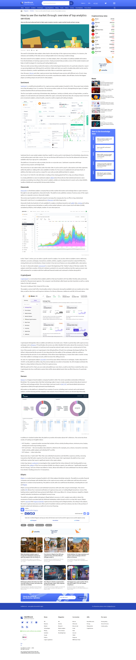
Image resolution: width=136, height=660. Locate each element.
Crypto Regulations (49, 7)
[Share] (26, 513)
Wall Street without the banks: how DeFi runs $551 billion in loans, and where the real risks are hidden (31, 583)
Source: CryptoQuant (85, 339)
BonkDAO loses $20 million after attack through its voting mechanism (107, 97)
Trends (61, 7)
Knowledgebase (79, 7)
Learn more (82, 597)
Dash (74, 630)
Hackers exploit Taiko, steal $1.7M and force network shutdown (106, 111)
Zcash (74, 628)
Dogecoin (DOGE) (39, 501)
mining (80, 203)
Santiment (24, 86)
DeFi (62, 384)
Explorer (83, 3)
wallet (72, 203)
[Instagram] (36, 622)
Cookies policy (104, 626)
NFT (65, 384)
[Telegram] (27, 622)
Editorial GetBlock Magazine (31, 510)
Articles (72, 7)
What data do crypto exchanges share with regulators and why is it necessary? (104, 174)
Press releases (88, 7)
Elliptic (23, 478)
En (21, 645)
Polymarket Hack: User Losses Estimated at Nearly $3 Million (107, 103)
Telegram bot (90, 626)
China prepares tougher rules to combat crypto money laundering (106, 90)
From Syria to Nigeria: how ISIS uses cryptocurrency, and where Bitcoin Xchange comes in (53, 556)
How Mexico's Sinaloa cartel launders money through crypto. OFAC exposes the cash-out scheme (54, 583)
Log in (96, 3)
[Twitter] (22, 622)
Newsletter (55, 520)
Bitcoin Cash (75, 626)
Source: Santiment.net (85, 151)
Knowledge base (62, 632)
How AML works (90, 621)
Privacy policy (104, 621)
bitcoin (32, 73)
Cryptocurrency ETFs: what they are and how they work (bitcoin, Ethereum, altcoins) (104, 165)
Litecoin (74, 632)
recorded (43, 359)
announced (42, 266)
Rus (21, 643)
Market (45, 626)
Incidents (33, 7)
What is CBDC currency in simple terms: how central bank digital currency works (104, 155)
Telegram (33, 520)
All (44, 621)
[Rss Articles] (27, 627)
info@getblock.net (111, 606)
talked (52, 177)
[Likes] (85, 513)
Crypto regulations (48, 639)
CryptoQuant (24, 278)
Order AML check (64, 597)
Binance (33, 345)
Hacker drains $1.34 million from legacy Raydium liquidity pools (107, 124)
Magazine (26, 10)
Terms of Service (105, 623)
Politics (66, 7)
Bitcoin (74, 621)
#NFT (23, 525)
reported (28, 501)
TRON (74, 635)
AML (89, 3)
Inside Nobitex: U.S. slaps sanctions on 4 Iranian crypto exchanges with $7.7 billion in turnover (78, 556)
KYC (26, 490)
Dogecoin (75, 637)
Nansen (23, 380)
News (22, 7)
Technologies (40, 7)
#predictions (49, 525)
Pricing (88, 623)
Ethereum (50, 200)
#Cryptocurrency (40, 525)
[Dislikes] (88, 513)
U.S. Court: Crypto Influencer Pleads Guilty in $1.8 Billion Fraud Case (106, 117)
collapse (31, 465)
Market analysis (61, 628)
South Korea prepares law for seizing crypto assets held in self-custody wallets (106, 84)
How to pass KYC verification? (104, 147)
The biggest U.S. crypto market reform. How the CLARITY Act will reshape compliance (77, 583)
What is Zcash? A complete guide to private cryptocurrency (104, 139)
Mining (57, 7)
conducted (35, 463)
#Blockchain (31, 525)
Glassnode (24, 190)
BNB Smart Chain (76, 639)
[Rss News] (22, 627)
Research (27, 7)
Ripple (25, 484)
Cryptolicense (90, 628)
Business (46, 623)
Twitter (77, 520)
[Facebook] (31, 622)
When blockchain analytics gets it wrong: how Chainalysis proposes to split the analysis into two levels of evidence (30, 556)
